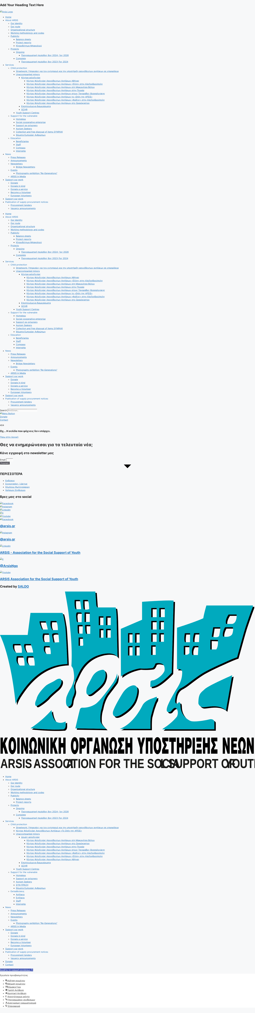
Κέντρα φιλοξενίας (31, 77)
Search (3, 410)
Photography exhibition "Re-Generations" (36, 173)
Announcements (19, 160)
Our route (15, 26)
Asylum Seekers (24, 128)
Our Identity (16, 23)
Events (14, 170)
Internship (21, 151)
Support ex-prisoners (26, 125)
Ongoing (20, 52)
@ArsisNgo (9, 566)
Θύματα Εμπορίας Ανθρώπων (31, 135)
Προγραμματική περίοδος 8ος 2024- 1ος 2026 (45, 55)
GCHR (24, 109)
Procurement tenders (21, 205)
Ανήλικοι (20, 894)
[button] (16, 970)
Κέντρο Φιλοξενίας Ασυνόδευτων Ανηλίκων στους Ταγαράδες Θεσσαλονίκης (66, 93)
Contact (9, 964)
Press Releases (18, 157)
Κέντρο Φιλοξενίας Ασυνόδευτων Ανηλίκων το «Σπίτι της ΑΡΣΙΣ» (59, 96)
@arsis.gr (7, 526)
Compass (20, 147)
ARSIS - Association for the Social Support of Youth (40, 552)
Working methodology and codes (27, 33)
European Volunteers (21, 195)
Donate (14, 183)
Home (8, 17)
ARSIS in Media (18, 176)
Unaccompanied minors (28, 74)
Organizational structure (23, 29)
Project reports (23, 42)
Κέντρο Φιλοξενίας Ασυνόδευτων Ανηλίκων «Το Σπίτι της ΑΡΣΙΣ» (49, 830)
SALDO (23, 586)
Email (3, 459)
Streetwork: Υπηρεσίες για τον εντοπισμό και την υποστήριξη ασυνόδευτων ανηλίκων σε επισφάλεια (67, 71)
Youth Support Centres (27, 112)
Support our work (14, 179)
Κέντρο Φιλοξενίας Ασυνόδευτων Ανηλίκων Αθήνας (53, 80)
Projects (15, 49)
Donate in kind (18, 186)
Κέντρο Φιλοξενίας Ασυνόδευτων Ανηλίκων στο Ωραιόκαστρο (58, 103)
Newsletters (17, 163)
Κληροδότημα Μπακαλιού (29, 45)
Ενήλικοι (20, 897)
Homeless (21, 119)
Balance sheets (23, 39)
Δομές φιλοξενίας (30, 837)
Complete (21, 58)
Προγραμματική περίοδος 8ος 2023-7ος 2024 (44, 61)
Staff (18, 144)
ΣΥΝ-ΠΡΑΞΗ (22, 885)
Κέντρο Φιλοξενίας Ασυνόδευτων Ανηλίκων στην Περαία (55, 90)
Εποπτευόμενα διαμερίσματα (36, 106)
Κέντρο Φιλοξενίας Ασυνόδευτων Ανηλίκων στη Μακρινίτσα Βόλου (61, 87)
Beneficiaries (22, 141)
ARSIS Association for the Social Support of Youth (39, 579)
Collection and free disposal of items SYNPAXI (39, 131)
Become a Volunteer (21, 192)
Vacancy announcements (23, 208)
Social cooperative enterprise (31, 122)
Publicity (15, 36)
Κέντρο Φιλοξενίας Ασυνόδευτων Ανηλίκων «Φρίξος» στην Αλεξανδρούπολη (66, 100)
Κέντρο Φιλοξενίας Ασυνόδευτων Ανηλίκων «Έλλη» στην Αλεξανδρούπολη (65, 84)
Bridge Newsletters (25, 167)
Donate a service (19, 189)
